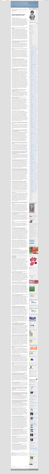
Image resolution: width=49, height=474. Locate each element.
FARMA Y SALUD (32, 445)
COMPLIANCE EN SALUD (35, 408)
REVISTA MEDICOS (32, 170)
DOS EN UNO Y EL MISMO (32, 421)
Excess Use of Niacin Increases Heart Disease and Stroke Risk (35, 425)
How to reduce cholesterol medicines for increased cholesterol (35, 450)
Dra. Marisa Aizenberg (32, 416)
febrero (31, 197)
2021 (30, 37)
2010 (30, 199)
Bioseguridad (31, 390)
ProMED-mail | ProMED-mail (32, 96)
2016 (30, 40)
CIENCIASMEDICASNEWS (32, 399)
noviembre (31, 44)
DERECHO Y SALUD (32, 460)
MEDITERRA (31, 461)
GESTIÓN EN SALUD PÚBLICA (22, 3)
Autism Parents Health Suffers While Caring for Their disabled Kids (35, 434)
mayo (30, 195)
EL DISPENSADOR (32, 401)
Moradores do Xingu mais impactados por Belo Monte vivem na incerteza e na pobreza (33, 443)
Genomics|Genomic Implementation (33, 144)
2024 (30, 35)
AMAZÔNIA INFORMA (32, 442)
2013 (30, 42)
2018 (30, 39)
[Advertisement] (16, 460)
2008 (30, 200)
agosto (31, 193)
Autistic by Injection (32, 433)
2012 (30, 43)
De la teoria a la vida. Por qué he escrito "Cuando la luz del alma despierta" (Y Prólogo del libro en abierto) (35, 414)
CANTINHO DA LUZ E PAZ (32, 456)
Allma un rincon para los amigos (33, 462)
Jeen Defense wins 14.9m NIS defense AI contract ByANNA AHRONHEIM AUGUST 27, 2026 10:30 (33, 406)
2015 (30, 41)
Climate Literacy (31, 152)
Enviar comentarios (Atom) (17, 467)
